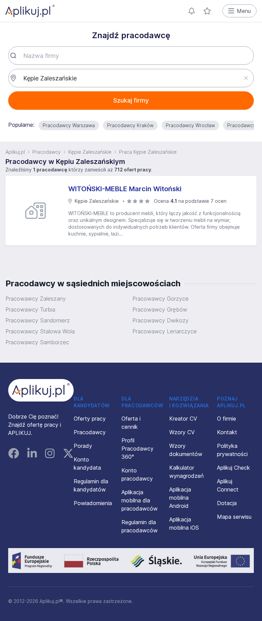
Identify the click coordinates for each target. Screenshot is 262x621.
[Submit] (16, 55)
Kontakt (227, 432)
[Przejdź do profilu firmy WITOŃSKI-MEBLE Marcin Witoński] (38, 211)
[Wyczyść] (245, 78)
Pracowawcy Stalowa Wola (40, 331)
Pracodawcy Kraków (130, 125)
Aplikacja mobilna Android (180, 497)
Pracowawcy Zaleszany (35, 298)
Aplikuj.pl (15, 152)
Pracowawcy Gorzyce (160, 298)
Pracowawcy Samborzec (37, 342)
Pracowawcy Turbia (30, 309)
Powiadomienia (93, 503)
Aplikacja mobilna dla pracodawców (139, 500)
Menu (244, 10)
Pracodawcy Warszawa (69, 125)
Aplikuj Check (233, 467)
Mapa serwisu (234, 516)
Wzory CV (182, 432)
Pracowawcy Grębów (159, 309)
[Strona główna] (30, 11)
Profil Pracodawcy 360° (137, 448)
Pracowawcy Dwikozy (160, 320)
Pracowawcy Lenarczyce (164, 331)
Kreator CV (183, 418)
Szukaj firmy (131, 100)
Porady (83, 445)
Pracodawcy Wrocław (190, 125)
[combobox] (131, 55)
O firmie (226, 418)
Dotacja (227, 503)
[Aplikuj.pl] (41, 390)
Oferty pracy (90, 418)
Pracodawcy (46, 152)
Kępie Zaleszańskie (90, 152)
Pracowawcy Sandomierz (37, 320)
